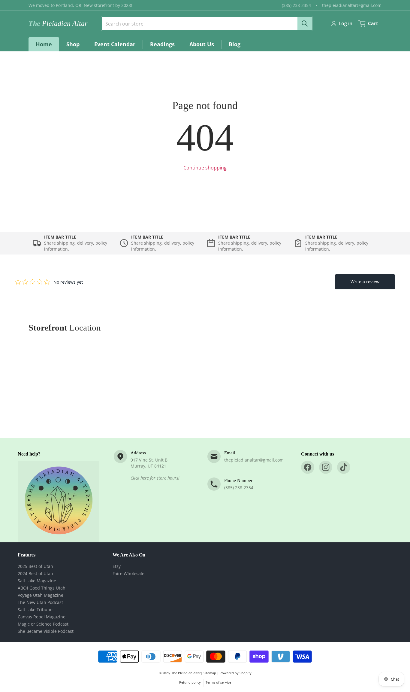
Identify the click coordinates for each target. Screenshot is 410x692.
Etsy (117, 566)
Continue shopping (205, 167)
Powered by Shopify (236, 673)
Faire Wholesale (128, 573)
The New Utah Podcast (40, 602)
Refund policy (190, 682)
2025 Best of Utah (35, 566)
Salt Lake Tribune (35, 609)
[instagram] (325, 467)
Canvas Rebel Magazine (41, 617)
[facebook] (307, 467)
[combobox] (204, 23)
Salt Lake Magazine (37, 581)
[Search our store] (304, 23)
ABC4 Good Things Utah (41, 588)
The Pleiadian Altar (186, 673)
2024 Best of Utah (35, 573)
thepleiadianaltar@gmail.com (351, 5)
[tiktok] (343, 467)
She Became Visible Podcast (46, 631)
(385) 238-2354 (296, 5)
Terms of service (218, 682)
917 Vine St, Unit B (149, 460)
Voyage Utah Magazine (40, 595)
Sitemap (209, 673)
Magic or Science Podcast (43, 624)
